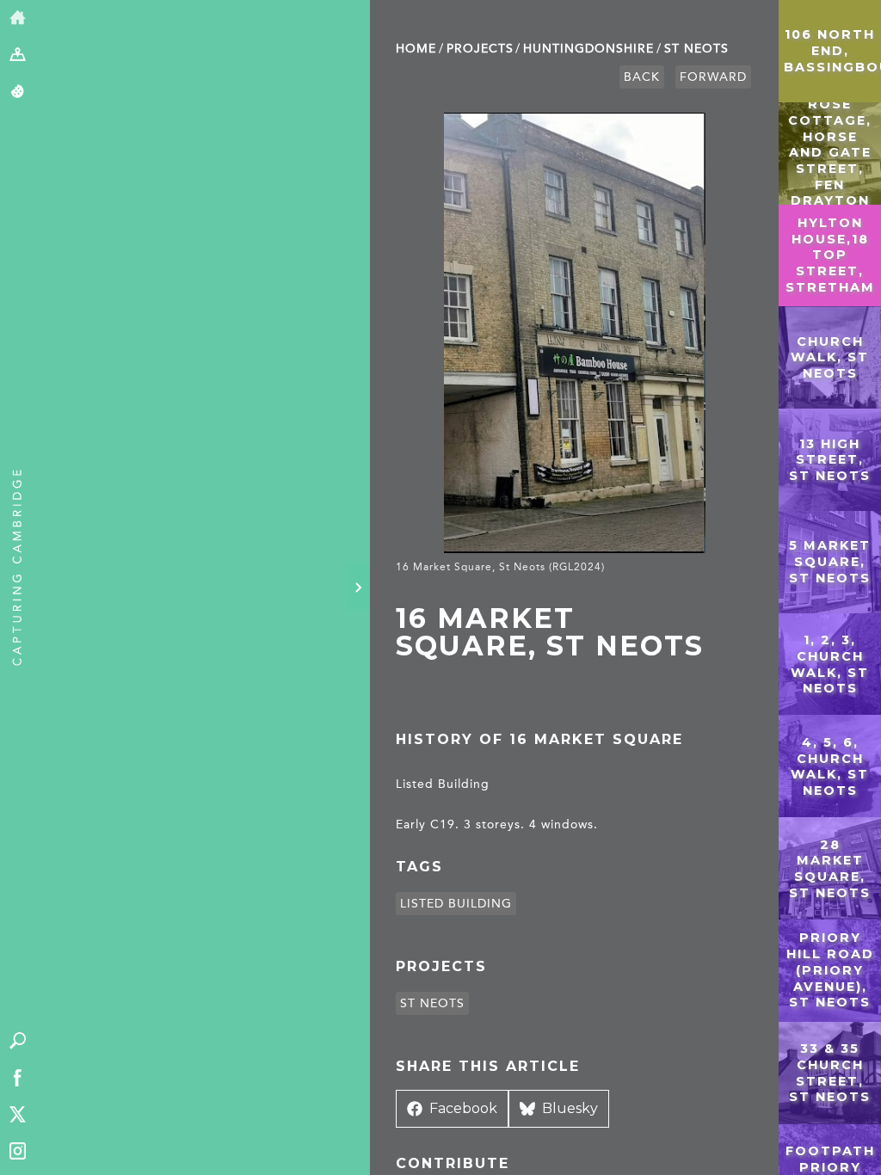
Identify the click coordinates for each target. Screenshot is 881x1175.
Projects (480, 48)
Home (416, 48)
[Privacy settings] (17, 92)
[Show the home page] (17, 18)
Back (642, 77)
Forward (713, 77)
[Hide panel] (358, 587)
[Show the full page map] (17, 55)
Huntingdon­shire (588, 48)
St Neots (696, 48)
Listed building (456, 903)
